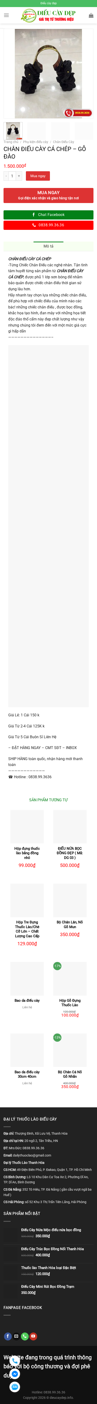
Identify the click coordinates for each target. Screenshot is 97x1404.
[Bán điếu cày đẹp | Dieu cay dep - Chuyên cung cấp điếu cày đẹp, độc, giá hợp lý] (48, 15)
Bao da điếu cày (27, 1000)
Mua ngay (37, 176)
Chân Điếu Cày (63, 142)
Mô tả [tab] (49, 246)
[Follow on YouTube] (33, 1336)
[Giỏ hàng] (91, 15)
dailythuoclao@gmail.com (32, 1155)
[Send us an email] (16, 1336)
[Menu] (6, 15)
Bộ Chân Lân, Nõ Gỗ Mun (70, 924)
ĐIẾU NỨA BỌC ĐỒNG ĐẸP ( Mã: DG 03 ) (70, 853)
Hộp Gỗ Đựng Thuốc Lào (70, 1002)
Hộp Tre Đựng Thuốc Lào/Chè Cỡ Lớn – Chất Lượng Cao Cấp (27, 929)
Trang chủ (11, 142)
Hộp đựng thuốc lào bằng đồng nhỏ (27, 853)
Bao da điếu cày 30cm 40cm (27, 1074)
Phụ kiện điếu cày (35, 142)
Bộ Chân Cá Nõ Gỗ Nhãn (70, 1074)
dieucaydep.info (61, 1398)
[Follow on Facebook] (8, 1336)
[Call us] (25, 1336)
